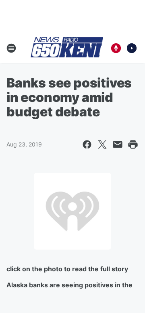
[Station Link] (67, 48)
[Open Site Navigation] (11, 48)
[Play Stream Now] (132, 48)
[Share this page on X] (102, 144)
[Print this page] (133, 144)
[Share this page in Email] (117, 144)
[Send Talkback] (116, 48)
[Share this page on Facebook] (87, 144)
